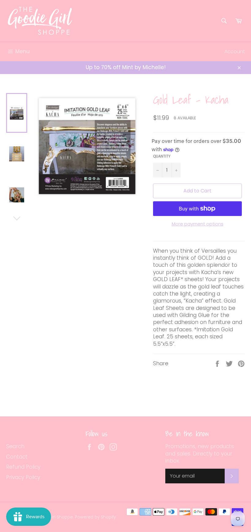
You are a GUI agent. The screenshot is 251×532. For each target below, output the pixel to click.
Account (234, 51)
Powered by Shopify (95, 517)
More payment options (197, 224)
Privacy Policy (23, 477)
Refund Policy (23, 467)
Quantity (161, 156)
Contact (17, 456)
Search (15, 446)
